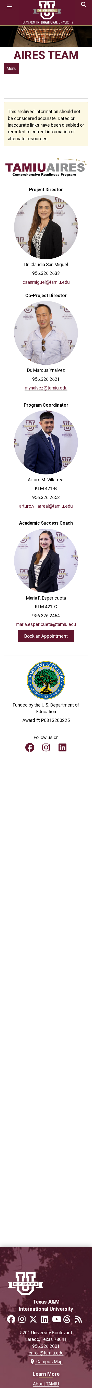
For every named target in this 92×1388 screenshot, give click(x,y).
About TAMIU (46, 1383)
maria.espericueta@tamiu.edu (46, 624)
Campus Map (48, 1361)
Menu (11, 68)
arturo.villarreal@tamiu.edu (46, 506)
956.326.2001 (46, 1346)
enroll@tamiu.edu (46, 1353)
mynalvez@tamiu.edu (46, 388)
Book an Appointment (46, 636)
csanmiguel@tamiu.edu (46, 282)
